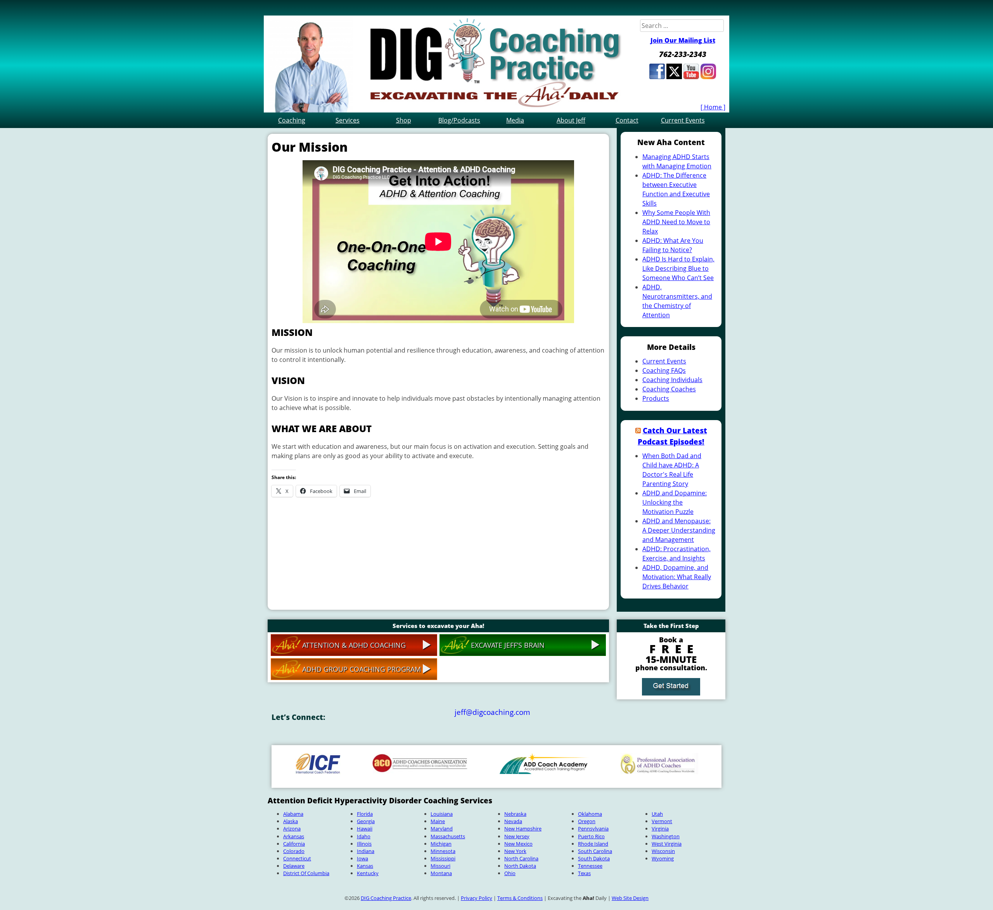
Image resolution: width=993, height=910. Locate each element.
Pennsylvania (593, 828)
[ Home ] (713, 107)
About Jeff (571, 120)
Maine (438, 821)
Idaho (363, 836)
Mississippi (443, 858)
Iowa (362, 858)
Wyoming (663, 858)
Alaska (290, 821)
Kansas (365, 865)
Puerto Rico (591, 836)
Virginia (660, 828)
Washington (666, 836)
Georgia (366, 821)
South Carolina (595, 851)
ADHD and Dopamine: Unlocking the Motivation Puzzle (674, 502)
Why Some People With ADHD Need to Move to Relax (676, 221)
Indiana (365, 851)
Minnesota (443, 851)
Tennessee (590, 865)
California (294, 843)
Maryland (442, 828)
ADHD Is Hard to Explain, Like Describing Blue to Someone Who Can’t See (678, 268)
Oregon (586, 821)
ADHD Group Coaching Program (361, 669)
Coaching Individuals (672, 379)
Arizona (292, 828)
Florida (365, 813)
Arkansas (293, 836)
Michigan (441, 843)
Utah (657, 813)
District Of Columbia (306, 873)
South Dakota (594, 858)
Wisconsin (663, 851)
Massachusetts (448, 836)
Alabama (293, 813)
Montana (441, 873)
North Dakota (520, 865)
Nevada (513, 821)
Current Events (683, 120)
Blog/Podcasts (459, 120)
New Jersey (516, 836)
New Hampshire (522, 828)
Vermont (662, 821)
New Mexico (518, 843)
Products (655, 398)
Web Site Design (630, 897)
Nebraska (515, 813)
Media (515, 120)
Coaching (291, 120)
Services (348, 120)
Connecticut (297, 858)
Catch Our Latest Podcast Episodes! (672, 436)
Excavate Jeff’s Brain (508, 645)
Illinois (364, 843)
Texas (584, 873)
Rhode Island (593, 843)
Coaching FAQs (664, 370)
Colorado (293, 851)
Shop (403, 120)
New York (515, 851)
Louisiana (442, 813)
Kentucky (368, 873)
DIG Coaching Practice (386, 897)
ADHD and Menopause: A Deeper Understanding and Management (678, 530)
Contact (627, 120)
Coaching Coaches (669, 389)
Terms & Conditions (520, 897)
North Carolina (521, 858)
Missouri (440, 865)
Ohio (510, 873)
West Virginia (667, 843)
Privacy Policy (476, 897)
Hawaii (364, 828)
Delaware (293, 865)
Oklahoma (590, 813)
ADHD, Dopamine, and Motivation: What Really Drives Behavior (676, 576)
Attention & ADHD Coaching (354, 645)
